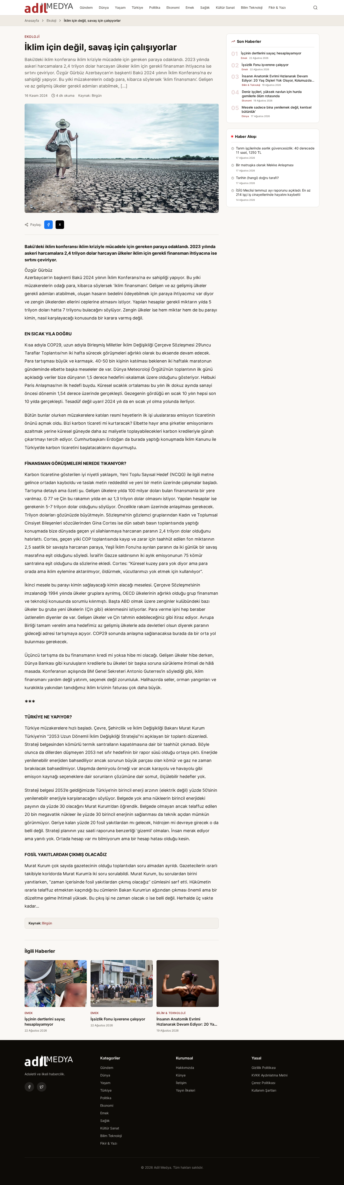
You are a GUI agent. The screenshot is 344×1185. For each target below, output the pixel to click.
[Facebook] (29, 1087)
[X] (41, 1087)
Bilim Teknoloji (251, 7)
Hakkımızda (185, 1068)
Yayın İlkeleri (185, 1090)
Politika (154, 7)
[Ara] (315, 7)
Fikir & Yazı (277, 7)
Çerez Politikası (263, 1083)
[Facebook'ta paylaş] (48, 224)
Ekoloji (51, 20)
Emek (190, 7)
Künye (181, 1075)
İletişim (181, 1083)
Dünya (104, 7)
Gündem (86, 7)
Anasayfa (32, 20)
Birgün (47, 923)
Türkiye (137, 7)
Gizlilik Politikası (264, 1068)
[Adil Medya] (49, 7)
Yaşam (120, 7)
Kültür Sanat (225, 7)
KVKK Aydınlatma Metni (269, 1075)
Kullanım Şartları (264, 1090)
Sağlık (205, 7)
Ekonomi (172, 7)
